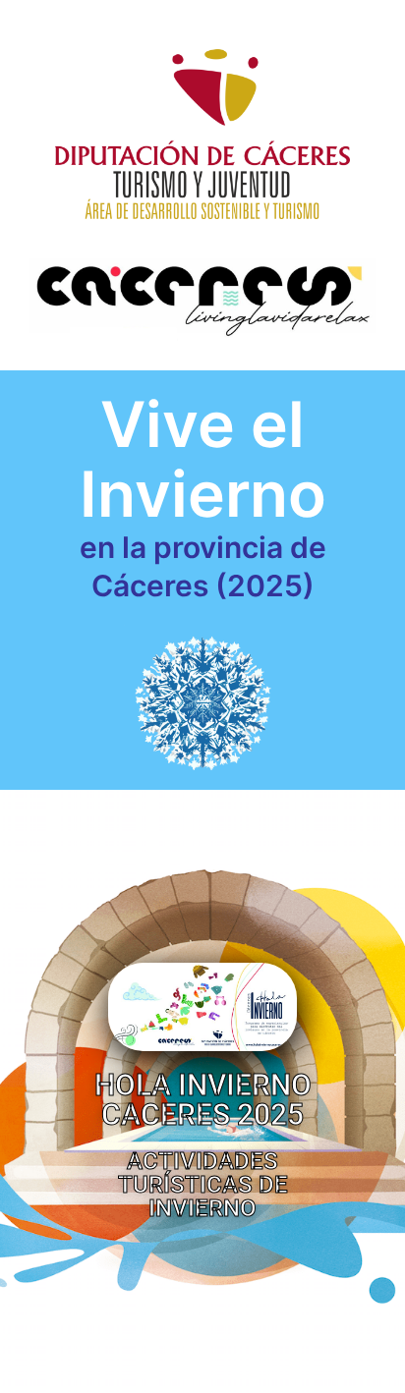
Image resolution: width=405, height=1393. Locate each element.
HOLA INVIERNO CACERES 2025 (203, 1100)
